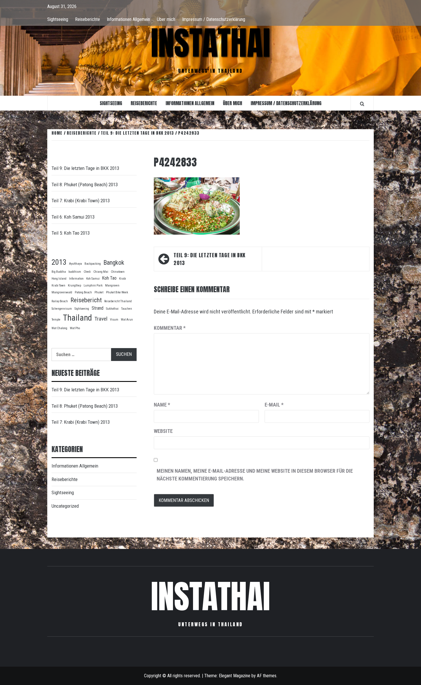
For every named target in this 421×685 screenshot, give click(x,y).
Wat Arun (127, 319)
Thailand (77, 318)
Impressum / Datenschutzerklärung (213, 19)
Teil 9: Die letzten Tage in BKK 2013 (209, 259)
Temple (56, 319)
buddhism (74, 272)
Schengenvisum (62, 309)
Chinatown (118, 272)
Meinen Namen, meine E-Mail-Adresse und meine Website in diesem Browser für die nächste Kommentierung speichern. (255, 475)
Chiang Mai (100, 272)
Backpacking (92, 264)
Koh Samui (93, 278)
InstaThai (210, 42)
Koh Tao (109, 278)
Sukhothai (112, 309)
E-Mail (274, 405)
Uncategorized (65, 506)
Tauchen (126, 309)
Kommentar (170, 328)
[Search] (362, 103)
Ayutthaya (75, 264)
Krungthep (74, 285)
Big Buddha (59, 272)
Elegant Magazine (234, 675)
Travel (101, 318)
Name (162, 405)
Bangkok (113, 262)
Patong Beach (83, 292)
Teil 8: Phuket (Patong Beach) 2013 (85, 184)
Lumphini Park (93, 285)
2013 (59, 262)
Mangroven (112, 285)
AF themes (266, 675)
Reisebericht (86, 300)
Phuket (99, 292)
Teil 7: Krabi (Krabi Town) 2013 (81, 200)
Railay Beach (60, 301)
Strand (97, 308)
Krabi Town (58, 285)
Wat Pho (75, 328)
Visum (114, 319)
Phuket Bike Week (117, 292)
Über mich (166, 19)
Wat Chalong (59, 328)
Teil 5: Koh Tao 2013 (71, 233)
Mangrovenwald (62, 292)
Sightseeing (57, 19)
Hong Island (59, 278)
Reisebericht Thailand (118, 301)
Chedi (87, 272)
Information (76, 278)
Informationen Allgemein (128, 19)
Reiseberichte (87, 19)
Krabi (122, 278)
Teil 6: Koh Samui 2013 (73, 217)
